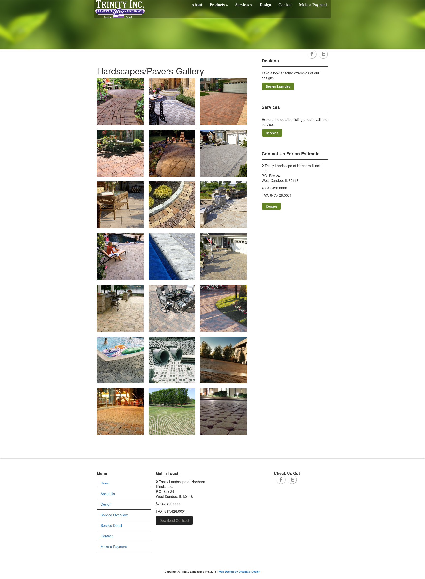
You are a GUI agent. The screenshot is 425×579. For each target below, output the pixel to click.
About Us (108, 493)
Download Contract (174, 520)
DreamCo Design (249, 571)
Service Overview (114, 514)
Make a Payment (313, 4)
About (197, 4)
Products (219, 4)
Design (265, 4)
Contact (285, 4)
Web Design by (228, 571)
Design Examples (278, 86)
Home (105, 483)
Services (243, 4)
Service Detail (111, 525)
